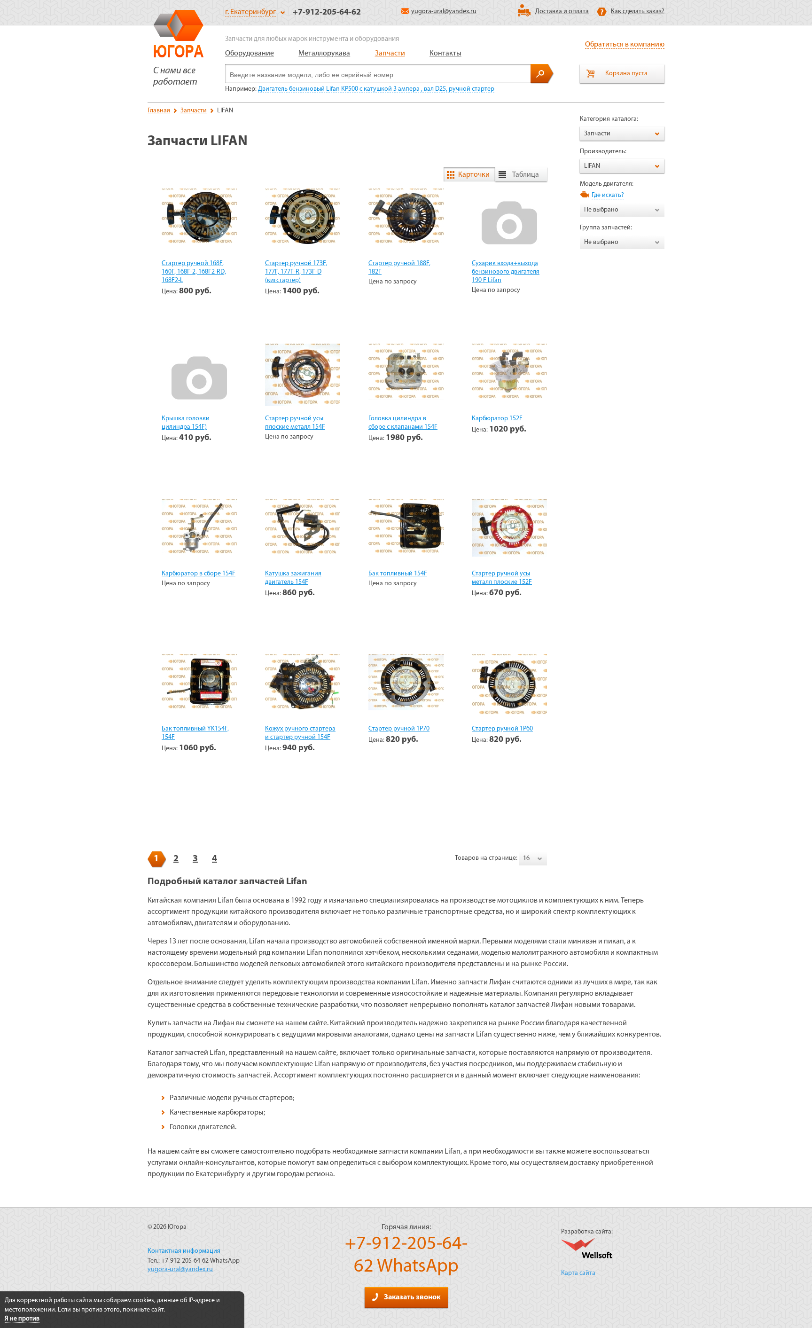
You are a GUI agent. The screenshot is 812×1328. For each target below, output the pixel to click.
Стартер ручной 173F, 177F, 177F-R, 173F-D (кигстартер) (296, 272)
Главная (159, 110)
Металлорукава (324, 53)
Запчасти (390, 53)
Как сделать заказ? (637, 11)
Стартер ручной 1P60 (502, 728)
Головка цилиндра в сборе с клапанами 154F (402, 423)
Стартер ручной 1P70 (398, 728)
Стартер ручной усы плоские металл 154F (295, 423)
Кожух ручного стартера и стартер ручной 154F (300, 733)
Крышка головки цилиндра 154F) (186, 423)
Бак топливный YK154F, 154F (195, 733)
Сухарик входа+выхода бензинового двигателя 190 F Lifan (505, 272)
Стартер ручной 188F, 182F (399, 267)
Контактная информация (184, 1251)
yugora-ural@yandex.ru (443, 11)
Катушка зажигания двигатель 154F (293, 578)
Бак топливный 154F (397, 573)
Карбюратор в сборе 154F (198, 573)
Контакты (445, 53)
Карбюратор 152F (497, 418)
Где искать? (608, 195)
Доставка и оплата (562, 11)
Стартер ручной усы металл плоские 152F (502, 578)
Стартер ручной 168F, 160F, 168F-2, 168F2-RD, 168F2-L (194, 272)
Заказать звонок (412, 1297)
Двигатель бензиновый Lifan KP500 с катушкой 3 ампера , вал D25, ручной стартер (376, 89)
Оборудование (249, 53)
